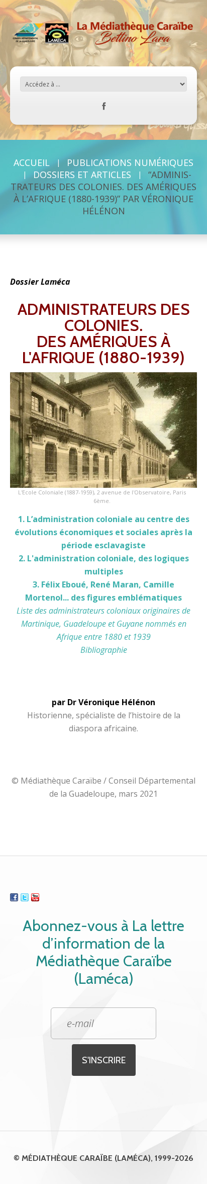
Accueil (32, 162)
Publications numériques (130, 162)
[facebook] (104, 108)
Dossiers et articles (82, 174)
